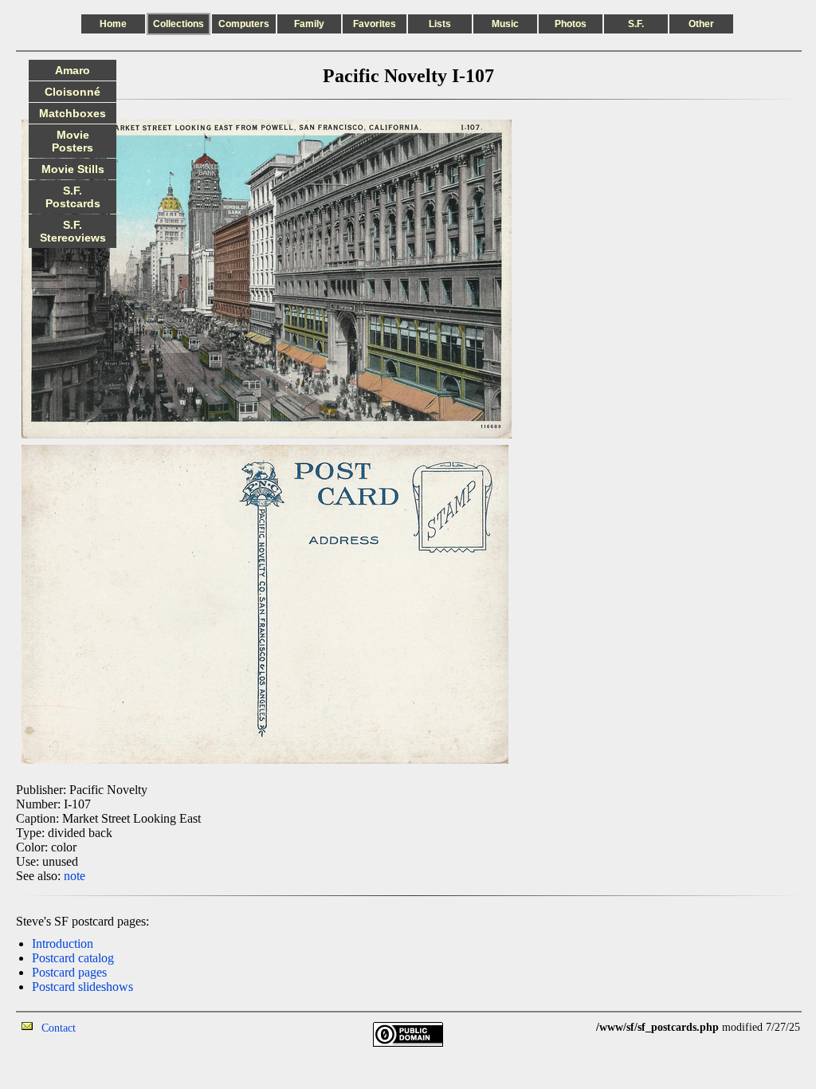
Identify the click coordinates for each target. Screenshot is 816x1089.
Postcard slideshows (82, 986)
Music (505, 23)
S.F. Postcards (72, 197)
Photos (570, 23)
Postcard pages (69, 972)
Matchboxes (72, 113)
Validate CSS (566, 1027)
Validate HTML (111, 1027)
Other (701, 23)
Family (309, 23)
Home (113, 23)
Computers (243, 23)
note (74, 876)
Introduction (62, 943)
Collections (178, 23)
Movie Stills (72, 169)
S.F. (636, 23)
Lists (440, 23)
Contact (58, 1028)
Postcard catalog (73, 958)
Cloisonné (72, 91)
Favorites (374, 23)
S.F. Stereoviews (73, 231)
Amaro (72, 70)
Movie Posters (72, 141)
